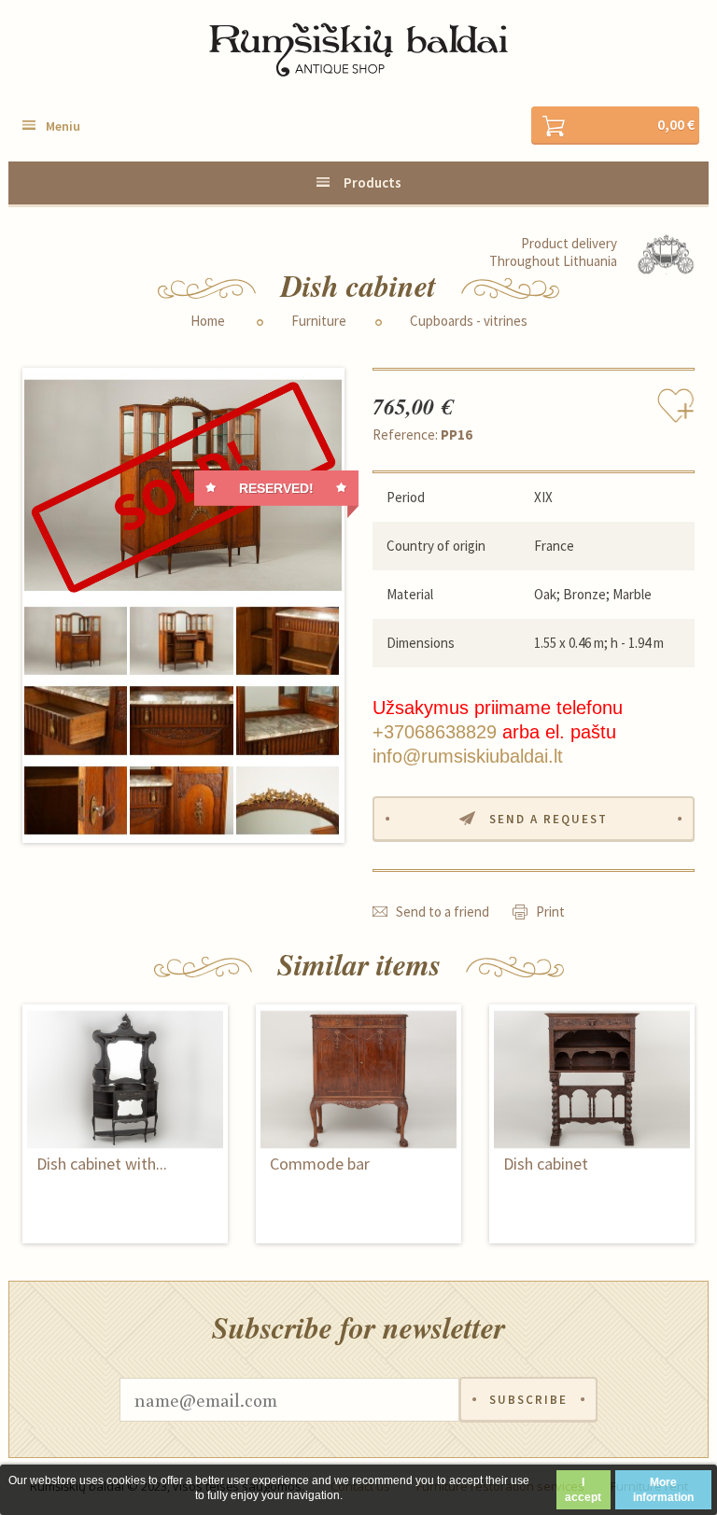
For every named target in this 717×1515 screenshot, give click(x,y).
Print (550, 911)
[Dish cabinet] (183, 486)
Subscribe (528, 1400)
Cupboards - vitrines (468, 321)
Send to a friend (442, 911)
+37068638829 (435, 732)
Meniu (63, 126)
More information (663, 1490)
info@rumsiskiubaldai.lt (468, 756)
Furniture (318, 321)
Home (207, 321)
